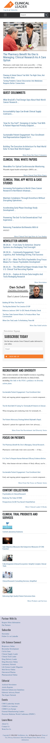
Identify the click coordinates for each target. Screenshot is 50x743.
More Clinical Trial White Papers (35, 175)
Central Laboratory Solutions (13, 532)
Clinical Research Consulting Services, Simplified (20, 581)
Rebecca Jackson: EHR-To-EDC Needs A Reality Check (22, 311)
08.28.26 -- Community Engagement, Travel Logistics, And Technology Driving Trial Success (23, 253)
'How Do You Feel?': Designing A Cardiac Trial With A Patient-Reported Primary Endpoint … (24, 124)
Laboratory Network (9, 664)
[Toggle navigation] (5, 15)
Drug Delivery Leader (9, 659)
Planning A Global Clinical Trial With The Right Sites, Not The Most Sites (24, 76)
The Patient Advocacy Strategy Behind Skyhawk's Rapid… (22, 420)
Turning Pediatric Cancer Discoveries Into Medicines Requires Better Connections (22, 82)
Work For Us (6, 729)
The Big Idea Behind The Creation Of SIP (16, 307)
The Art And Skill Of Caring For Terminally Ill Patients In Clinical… (24, 406)
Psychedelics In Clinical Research (14, 494)
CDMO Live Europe (9, 709)
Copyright (6, 735)
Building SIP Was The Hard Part (13, 303)
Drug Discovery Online (10, 662)
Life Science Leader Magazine (12, 667)
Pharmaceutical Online (9, 675)
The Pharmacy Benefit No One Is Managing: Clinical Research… (24, 445)
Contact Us (6, 726)
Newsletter (5, 634)
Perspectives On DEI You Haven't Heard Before (19, 502)
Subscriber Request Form (28, 737)
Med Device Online (8, 669)
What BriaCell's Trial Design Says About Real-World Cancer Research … (24, 101)
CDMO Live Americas (10, 706)
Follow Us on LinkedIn (10, 636)
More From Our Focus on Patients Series (32, 483)
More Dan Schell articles (38, 325)
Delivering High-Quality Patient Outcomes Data (19, 596)
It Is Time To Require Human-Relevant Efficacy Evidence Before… (25, 459)
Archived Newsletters (9, 684)
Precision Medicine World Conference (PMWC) (18, 714)
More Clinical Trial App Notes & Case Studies (30, 236)
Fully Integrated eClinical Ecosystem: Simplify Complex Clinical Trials (24, 565)
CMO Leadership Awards (11, 703)
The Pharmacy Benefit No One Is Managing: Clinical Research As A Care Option (24, 57)
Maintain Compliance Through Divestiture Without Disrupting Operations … (24, 199)
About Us (5, 724)
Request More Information (11, 622)
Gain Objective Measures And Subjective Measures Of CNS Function (23, 548)
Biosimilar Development (10, 649)
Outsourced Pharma (8, 672)
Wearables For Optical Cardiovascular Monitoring (23, 166)
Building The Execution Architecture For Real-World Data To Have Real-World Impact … (24, 147)
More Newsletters (40, 282)
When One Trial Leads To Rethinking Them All (18, 321)
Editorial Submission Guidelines (13, 690)
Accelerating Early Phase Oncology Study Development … (20, 209)
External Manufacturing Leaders (13, 711)
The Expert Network (9, 695)
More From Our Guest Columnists (35, 155)
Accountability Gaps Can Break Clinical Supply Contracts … (22, 112)
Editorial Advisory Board (11, 692)
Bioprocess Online (8, 646)
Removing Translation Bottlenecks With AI (20, 227)
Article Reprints (7, 687)
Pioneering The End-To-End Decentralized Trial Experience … (22, 218)
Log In (6, 10)
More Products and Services (37, 601)
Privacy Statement (14, 737)
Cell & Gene (6, 651)
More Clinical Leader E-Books (36, 507)
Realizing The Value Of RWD (12, 498)
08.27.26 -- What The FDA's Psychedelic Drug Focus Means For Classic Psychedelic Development (24, 260)
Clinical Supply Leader (10, 654)
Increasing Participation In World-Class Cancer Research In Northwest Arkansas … (22, 189)
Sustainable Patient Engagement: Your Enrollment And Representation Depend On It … (23, 136)
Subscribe (14, 10)
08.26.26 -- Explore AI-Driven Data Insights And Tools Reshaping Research (23, 275)
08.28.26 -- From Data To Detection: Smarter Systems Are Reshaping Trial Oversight (22, 246)
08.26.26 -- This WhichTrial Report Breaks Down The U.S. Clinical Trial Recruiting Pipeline (25, 268)
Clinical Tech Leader (9, 656)
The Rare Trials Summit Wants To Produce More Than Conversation (21, 316)
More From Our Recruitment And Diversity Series (29, 430)
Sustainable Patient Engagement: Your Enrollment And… (22, 392)
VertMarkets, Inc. (22, 735)
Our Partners (6, 625)
